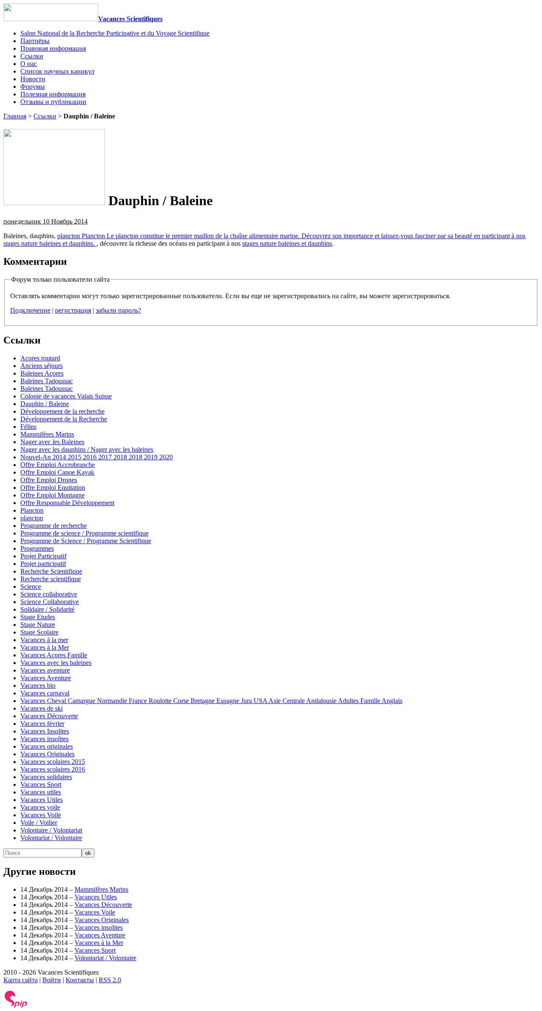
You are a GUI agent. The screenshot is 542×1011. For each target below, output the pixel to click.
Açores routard (40, 358)
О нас (28, 63)
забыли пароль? (118, 310)
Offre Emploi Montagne (52, 495)
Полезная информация (53, 94)
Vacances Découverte (49, 716)
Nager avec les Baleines (52, 441)
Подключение (30, 310)
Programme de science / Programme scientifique (84, 533)
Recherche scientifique (50, 578)
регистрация (73, 310)
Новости (32, 78)
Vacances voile (40, 807)
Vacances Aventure (45, 677)
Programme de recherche (53, 525)
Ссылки (31, 56)
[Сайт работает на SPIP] (16, 1006)
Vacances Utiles (41, 799)
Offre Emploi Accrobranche (57, 464)
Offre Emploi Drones (48, 480)
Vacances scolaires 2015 (52, 761)
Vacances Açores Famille (53, 655)
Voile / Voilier (38, 822)
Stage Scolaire (39, 632)
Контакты (80, 980)
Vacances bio (37, 685)
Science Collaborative (49, 601)
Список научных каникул (57, 71)
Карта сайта (20, 980)
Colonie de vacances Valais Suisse (66, 396)
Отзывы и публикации (53, 101)
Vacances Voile (40, 815)
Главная (14, 116)
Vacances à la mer (44, 639)
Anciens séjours (41, 365)
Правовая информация (53, 48)
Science (30, 586)
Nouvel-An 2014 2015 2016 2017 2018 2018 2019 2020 (96, 457)
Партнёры (35, 40)
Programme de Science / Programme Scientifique (85, 540)
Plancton (32, 510)
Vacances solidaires (46, 776)
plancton (31, 518)
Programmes (37, 548)
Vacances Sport (40, 784)
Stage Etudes (37, 617)
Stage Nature (37, 624)
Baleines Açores (42, 373)
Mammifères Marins (47, 434)
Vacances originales (46, 746)
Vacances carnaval (44, 693)
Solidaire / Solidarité (47, 609)
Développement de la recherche (62, 411)
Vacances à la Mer (44, 647)
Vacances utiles (40, 792)
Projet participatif (43, 563)
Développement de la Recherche (63, 419)
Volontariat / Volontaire (51, 837)
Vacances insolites (44, 738)
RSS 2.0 (110, 980)
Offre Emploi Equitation (52, 487)
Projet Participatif (43, 556)
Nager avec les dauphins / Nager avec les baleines (86, 449)
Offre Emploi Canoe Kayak (57, 472)
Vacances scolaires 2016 (52, 769)
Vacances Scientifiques (130, 18)
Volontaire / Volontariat (51, 830)
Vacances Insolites (44, 731)
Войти (51, 980)
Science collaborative (48, 594)
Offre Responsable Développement (67, 502)
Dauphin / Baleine (44, 403)
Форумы (32, 86)
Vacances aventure (45, 670)
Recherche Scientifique (51, 571)
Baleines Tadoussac (46, 381)
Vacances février (42, 723)
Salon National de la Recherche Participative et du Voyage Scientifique (115, 33)
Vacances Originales (47, 754)
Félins (28, 426)
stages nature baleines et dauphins (287, 243)
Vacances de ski (41, 708)
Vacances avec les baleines (55, 662)
